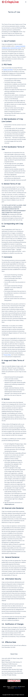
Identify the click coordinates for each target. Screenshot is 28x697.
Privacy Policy (7, 355)
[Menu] (25, 2)
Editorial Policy (21, 686)
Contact (8, 686)
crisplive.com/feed (8, 69)
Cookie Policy (14, 686)
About (4, 686)
